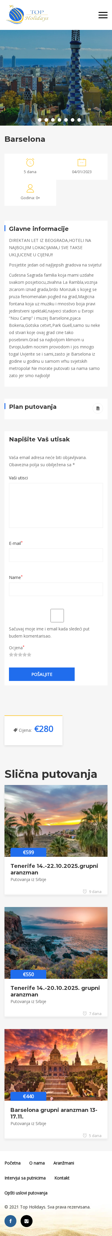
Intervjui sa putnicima (25, 1178)
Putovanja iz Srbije (28, 879)
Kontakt (62, 1178)
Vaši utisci (18, 478)
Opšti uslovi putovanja (25, 1193)
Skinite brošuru (98, 408)
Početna (12, 1163)
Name (16, 577)
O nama (37, 1163)
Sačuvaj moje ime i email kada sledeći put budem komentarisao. (49, 632)
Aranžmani (63, 1163)
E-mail (16, 543)
